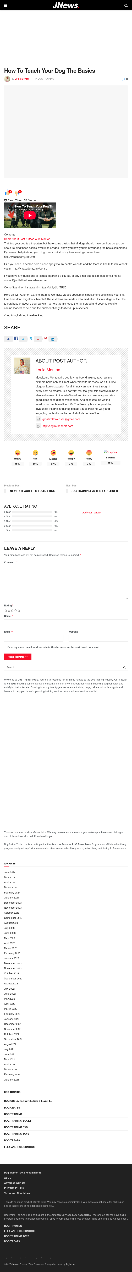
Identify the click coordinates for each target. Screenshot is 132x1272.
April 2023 (9, 943)
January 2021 (11, 1079)
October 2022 (11, 973)
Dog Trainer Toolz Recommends (22, 1172)
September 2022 (13, 978)
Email (8, 631)
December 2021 (13, 1024)
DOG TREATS (12, 1140)
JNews (15, 1264)
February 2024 (12, 892)
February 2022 (12, 1014)
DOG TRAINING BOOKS (17, 1120)
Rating (9, 605)
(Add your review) (91, 512)
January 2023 (11, 958)
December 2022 (13, 963)
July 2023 (9, 928)
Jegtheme (70, 1264)
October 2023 (11, 912)
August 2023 (11, 922)
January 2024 (11, 897)
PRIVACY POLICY (14, 1188)
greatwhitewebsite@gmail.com (61, 419)
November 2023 (13, 907)
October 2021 (11, 1034)
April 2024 (9, 882)
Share (8, 239)
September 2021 (13, 1039)
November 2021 (13, 1029)
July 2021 (9, 1049)
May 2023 (9, 938)
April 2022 (9, 1003)
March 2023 (10, 948)
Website (73, 631)
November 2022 (13, 968)
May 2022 (9, 998)
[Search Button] (126, 5)
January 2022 (11, 1019)
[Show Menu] (5, 5)
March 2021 (10, 1069)
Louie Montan (22, 78)
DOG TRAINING (46, 78)
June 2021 (10, 1054)
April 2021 (9, 1064)
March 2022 (10, 1008)
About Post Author (23, 239)
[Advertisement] (66, 36)
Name (8, 616)
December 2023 (13, 902)
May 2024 (9, 877)
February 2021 (12, 1074)
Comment (11, 562)
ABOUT (8, 1177)
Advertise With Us (14, 1183)
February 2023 (12, 953)
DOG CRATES (12, 1107)
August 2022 (11, 983)
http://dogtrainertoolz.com (57, 426)
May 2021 (9, 1059)
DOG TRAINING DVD (16, 1127)
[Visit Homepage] (66, 5)
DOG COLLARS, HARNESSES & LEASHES (28, 1101)
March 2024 (10, 887)
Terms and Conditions (17, 1193)
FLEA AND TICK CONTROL (19, 1147)
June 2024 (10, 872)
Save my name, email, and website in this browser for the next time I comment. (53, 647)
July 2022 (9, 988)
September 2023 (13, 917)
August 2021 (11, 1044)
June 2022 (10, 993)
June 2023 (10, 933)
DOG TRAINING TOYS (16, 1133)
